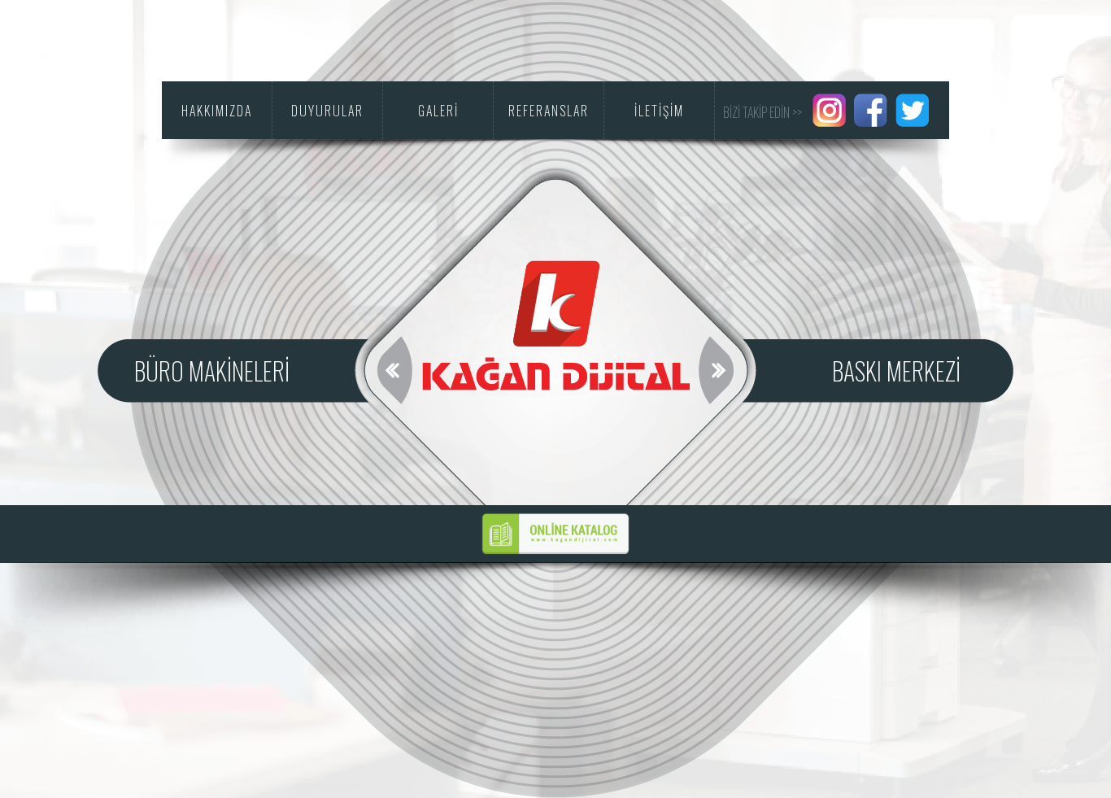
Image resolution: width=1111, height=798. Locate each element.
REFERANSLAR (548, 110)
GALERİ (438, 110)
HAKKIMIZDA (216, 110)
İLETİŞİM (659, 110)
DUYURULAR (327, 110)
